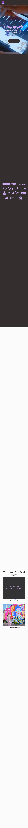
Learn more (14, 41)
